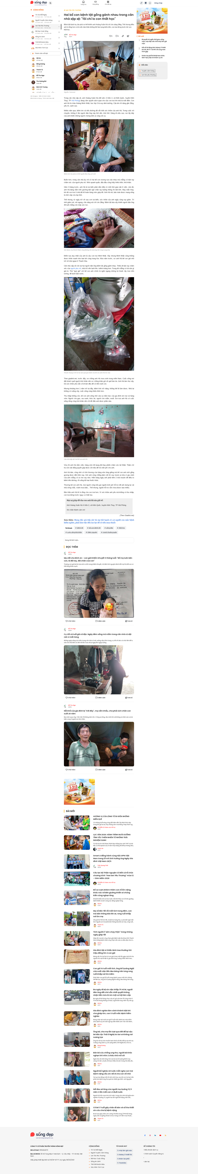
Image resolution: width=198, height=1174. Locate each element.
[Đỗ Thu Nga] (65, 553)
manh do (100, 848)
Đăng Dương (101, 1045)
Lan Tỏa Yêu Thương (97, 1156)
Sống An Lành (95, 1161)
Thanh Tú (100, 925)
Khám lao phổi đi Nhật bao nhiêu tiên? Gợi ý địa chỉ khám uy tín (153, 57)
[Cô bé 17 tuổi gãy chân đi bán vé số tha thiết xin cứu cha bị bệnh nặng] (77, 1114)
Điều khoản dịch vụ (151, 1150)
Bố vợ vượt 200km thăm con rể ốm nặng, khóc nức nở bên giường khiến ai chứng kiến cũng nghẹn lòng (112, 892)
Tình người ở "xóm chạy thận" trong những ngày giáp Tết (113, 933)
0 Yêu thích (71, 621)
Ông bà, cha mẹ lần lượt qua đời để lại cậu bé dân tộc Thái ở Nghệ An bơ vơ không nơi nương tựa (113, 1034)
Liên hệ (146, 1162)
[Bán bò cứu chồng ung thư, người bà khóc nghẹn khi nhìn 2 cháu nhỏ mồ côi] (77, 1059)
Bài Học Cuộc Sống (97, 1158)
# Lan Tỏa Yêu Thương (72, 10)
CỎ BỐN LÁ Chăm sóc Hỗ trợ (106, 827)
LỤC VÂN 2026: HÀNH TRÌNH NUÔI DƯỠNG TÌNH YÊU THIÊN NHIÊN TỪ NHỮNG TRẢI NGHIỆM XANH (112, 837)
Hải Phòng (75, 101)
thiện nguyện (92, 532)
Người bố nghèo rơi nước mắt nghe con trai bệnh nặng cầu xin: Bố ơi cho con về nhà (113, 1072)
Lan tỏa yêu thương (148, 75)
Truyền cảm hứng (147, 71)
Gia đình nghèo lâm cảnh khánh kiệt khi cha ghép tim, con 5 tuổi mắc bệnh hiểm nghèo (112, 1013)
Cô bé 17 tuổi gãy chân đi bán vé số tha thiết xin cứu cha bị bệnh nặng (113, 1109)
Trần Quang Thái (103, 865)
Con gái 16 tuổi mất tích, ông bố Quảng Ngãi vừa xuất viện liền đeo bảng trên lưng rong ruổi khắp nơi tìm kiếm (113, 971)
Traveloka (122, 1163)
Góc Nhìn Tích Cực (97, 1167)
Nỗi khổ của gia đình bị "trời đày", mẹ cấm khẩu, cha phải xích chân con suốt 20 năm (97, 712)
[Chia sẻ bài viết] (141, 3)
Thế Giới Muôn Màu (97, 1164)
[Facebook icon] (145, 1135)
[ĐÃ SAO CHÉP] (122, 36)
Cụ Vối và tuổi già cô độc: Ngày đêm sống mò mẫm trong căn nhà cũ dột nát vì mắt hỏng (97, 636)
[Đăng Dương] (95, 1046)
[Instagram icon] (150, 1135)
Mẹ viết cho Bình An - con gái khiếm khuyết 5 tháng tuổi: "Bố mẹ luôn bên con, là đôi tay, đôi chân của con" (98, 559)
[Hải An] (95, 904)
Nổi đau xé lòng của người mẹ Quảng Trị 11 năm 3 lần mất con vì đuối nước (112, 1090)
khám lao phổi (123, 1159)
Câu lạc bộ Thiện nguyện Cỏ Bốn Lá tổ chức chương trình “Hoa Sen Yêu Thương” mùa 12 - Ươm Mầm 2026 (113, 875)
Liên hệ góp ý (34, 96)
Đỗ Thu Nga (72, 35)
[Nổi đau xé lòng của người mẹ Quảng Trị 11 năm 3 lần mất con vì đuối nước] (77, 1095)
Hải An (100, 904)
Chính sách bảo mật (48, 98)
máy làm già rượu (125, 1150)
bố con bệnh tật (95, 528)
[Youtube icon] (160, 1135)
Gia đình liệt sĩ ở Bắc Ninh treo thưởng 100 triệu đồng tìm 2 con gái (112, 951)
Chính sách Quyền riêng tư (154, 1154)
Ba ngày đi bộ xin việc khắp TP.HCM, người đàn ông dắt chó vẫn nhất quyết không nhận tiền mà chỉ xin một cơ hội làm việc (113, 992)
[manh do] (95, 849)
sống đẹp (109, 528)
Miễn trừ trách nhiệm (45, 96)
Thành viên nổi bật (41, 53)
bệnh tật (80, 528)
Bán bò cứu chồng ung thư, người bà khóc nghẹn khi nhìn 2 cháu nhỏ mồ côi (112, 1054)
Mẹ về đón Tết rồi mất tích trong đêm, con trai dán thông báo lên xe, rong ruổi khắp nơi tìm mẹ (112, 914)
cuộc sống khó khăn (74, 532)
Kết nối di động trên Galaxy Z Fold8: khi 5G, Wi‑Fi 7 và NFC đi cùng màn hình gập (154, 50)
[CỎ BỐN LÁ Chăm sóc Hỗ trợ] (95, 828)
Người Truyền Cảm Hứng (99, 1153)
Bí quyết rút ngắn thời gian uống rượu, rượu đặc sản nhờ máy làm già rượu (154, 41)
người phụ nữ (76, 268)
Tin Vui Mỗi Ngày (96, 1150)
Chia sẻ (130, 621)
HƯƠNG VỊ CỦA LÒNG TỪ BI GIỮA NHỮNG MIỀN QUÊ (111, 818)
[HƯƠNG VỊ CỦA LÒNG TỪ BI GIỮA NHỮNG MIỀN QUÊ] (77, 823)
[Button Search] (50, 3)
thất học (121, 528)
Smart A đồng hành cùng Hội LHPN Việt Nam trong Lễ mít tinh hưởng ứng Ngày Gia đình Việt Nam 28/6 (113, 858)
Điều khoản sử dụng (36, 98)
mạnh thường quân (110, 532)
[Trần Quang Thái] (95, 866)
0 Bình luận (101, 621)
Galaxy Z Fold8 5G (125, 1155)
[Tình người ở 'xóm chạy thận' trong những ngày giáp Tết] (77, 938)
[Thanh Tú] (95, 925)
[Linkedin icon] (155, 1135)
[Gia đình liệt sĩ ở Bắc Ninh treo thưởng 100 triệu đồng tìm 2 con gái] (77, 956)
